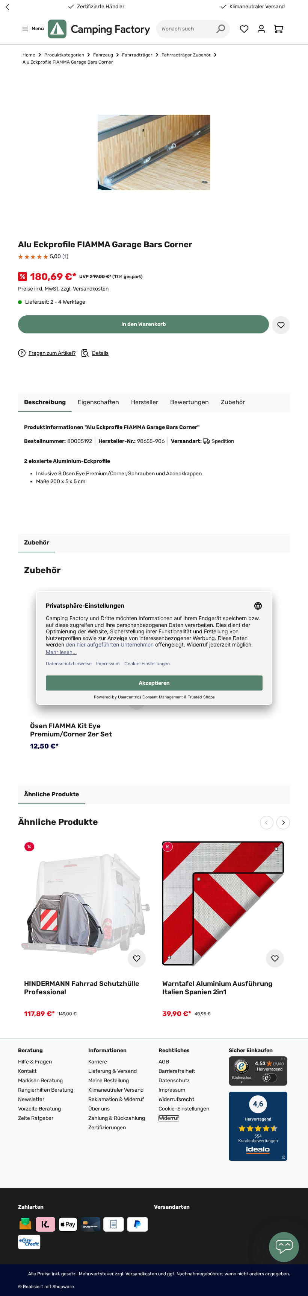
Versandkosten (91, 289)
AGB (164, 1062)
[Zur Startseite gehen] (99, 29)
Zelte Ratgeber (35, 1118)
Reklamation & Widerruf (116, 1099)
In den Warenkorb (143, 324)
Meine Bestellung (108, 1080)
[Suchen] (221, 29)
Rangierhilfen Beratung (45, 1090)
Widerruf (169, 1118)
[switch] (269, 1077)
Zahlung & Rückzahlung (116, 1118)
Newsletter (31, 1099)
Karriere (97, 1062)
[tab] (45, 402)
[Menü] (282, 1060)
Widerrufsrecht (176, 1099)
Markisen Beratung (40, 1080)
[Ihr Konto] (261, 29)
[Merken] (281, 325)
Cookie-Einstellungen (184, 1109)
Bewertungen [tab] (189, 402)
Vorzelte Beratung (39, 1109)
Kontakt (27, 1071)
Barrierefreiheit (177, 1071)
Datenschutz (174, 1080)
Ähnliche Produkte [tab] (51, 794)
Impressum (172, 1090)
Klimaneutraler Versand (257, 7)
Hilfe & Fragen (35, 1062)
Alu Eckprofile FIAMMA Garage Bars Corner (68, 62)
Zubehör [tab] (36, 542)
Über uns (99, 1109)
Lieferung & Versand (112, 1071)
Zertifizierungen (107, 1127)
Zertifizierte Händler (100, 7)
